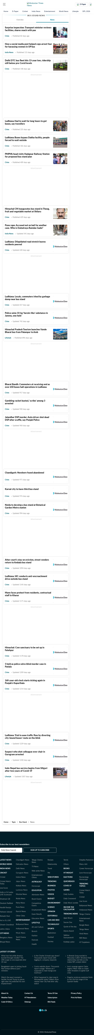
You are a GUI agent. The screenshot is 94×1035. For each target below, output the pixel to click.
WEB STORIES (53, 877)
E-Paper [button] (83, 4)
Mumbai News (21, 894)
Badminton (52, 933)
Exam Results (37, 914)
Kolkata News (21, 886)
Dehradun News (22, 864)
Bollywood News (22, 924)
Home (6, 11)
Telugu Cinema (84, 914)
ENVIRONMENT (54, 903)
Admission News (38, 895)
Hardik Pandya (5, 907)
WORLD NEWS (6, 864)
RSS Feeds (51, 1002)
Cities (7, 36)
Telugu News (84, 929)
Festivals (35, 940)
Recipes (50, 860)
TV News (35, 866)
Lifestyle (75, 11)
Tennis (66, 860)
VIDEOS (51, 894)
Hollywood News (22, 929)
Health (34, 944)
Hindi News (83, 934)
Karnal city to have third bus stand (22, 489)
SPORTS (51, 929)
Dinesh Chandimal (7, 925)
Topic (14, 822)
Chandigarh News (22, 860)
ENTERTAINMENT (23, 920)
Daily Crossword (70, 899)
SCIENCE (51, 907)
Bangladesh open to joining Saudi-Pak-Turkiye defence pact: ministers (14, 969)
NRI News (83, 938)
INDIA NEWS (5, 868)
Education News (38, 918)
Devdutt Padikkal (6, 903)
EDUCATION (37, 890)
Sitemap (27, 1002)
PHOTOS (51, 890)
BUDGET (51, 899)
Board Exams (37, 899)
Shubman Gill (5, 899)
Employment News (39, 910)
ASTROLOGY (37, 882)
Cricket (25, 11)
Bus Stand (23, 822)
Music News (20, 933)
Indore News (21, 877)
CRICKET (3, 873)
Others (66, 864)
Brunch (34, 931)
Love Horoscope (85, 873)
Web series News (38, 871)
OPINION (51, 911)
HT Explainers (84, 942)
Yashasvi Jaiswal (6, 912)
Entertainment (49, 11)
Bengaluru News (6, 938)
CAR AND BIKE (53, 920)
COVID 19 (67, 886)
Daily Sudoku (69, 894)
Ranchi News (21, 911)
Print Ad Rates (76, 998)
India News (36, 11)
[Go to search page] (9, 4)
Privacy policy (76, 993)
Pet (49, 873)
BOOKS (67, 868)
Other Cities (20, 916)
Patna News (20, 903)
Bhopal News (5, 942)
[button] (4, 4)
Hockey (50, 941)
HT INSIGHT (68, 873)
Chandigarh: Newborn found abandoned (24, 473)
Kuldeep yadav (69, 942)
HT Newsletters (30, 998)
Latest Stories (7, 952)
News (52, 20)
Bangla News (84, 925)
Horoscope (36, 886)
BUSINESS (52, 886)
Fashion (34, 936)
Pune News (20, 907)
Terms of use (53, 993)
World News (63, 11)
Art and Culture (37, 927)
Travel (50, 868)
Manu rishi (83, 864)
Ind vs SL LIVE (5, 920)
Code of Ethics (6, 1002)
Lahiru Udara (5, 929)
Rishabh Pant (5, 916)
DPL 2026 (86, 11)
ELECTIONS (68, 877)
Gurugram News (22, 873)
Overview (20, 20)
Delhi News (20, 868)
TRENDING (52, 881)
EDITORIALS (52, 916)
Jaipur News (20, 881)
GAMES (67, 890)
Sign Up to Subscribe (39, 850)
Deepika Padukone (86, 860)
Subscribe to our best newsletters (14, 844)
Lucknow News (22, 890)
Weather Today (6, 998)
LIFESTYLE (36, 923)
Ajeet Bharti (68, 918)
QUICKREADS (69, 881)
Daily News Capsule (8, 850)
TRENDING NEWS (71, 914)
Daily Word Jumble (71, 903)
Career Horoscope (86, 868)
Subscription (52, 998)
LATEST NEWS (5, 860)
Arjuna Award (69, 931)
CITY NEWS (4, 933)
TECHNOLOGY (53, 924)
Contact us (28, 993)
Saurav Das (68, 922)
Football (51, 937)
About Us (4, 993)
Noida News (20, 899)
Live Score (4, 888)
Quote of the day (70, 927)
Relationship (52, 864)
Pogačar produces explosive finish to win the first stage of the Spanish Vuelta (80, 979)
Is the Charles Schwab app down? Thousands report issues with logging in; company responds (47, 958)
